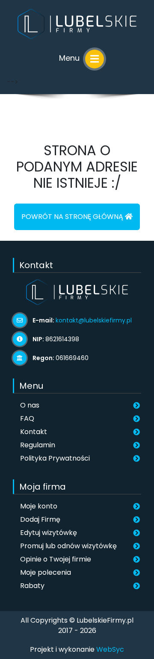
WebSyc (110, 649)
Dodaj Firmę (40, 519)
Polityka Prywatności (55, 458)
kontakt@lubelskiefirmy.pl (94, 320)
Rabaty (32, 586)
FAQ (27, 418)
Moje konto (38, 506)
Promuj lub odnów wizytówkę (68, 546)
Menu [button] (70, 58)
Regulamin (37, 445)
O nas (29, 405)
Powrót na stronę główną (73, 217)
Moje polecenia (45, 572)
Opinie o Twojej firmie (55, 559)
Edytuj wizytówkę (48, 533)
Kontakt (33, 432)
